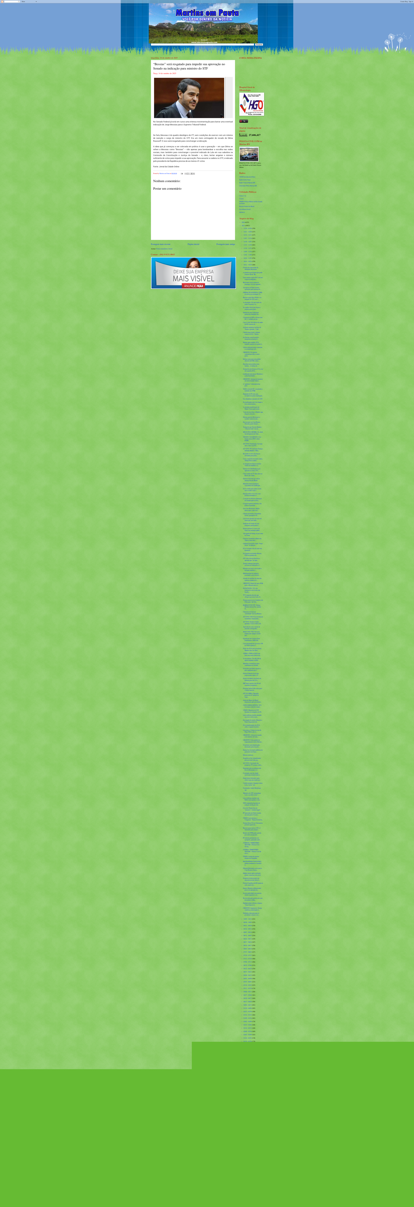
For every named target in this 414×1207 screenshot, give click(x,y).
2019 (243, 1069)
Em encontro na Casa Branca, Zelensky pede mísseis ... (251, 423)
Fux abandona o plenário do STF (253, 399)
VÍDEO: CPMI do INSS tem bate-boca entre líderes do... (252, 654)
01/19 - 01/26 (248, 1041)
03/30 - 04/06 (248, 1008)
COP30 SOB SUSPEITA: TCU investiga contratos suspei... (252, 706)
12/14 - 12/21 (248, 235)
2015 (243, 1082)
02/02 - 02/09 (248, 1035)
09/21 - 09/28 (248, 925)
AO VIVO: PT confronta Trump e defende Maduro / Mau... (253, 450)
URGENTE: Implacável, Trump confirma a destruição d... (252, 909)
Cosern (241, 199)
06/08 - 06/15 (248, 975)
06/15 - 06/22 (248, 972)
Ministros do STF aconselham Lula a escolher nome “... (252, 794)
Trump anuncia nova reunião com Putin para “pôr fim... (253, 601)
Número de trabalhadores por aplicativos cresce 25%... (251, 470)
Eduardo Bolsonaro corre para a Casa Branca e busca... (252, 869)
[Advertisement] (252, 1178)
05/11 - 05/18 (248, 988)
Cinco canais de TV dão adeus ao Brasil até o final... (252, 474)
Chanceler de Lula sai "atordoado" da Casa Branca (252, 613)
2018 (243, 1072)
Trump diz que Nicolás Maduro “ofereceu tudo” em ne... (252, 428)
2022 (243, 1059)
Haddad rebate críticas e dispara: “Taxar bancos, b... (252, 904)
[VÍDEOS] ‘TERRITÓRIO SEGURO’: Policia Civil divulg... (251, 844)
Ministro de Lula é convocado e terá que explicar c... (252, 569)
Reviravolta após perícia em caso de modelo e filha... (253, 899)
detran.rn (242, 212)
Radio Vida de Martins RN (247, 183)
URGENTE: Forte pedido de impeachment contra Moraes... (253, 741)
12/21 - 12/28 (248, 232)
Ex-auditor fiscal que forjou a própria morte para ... (251, 308)
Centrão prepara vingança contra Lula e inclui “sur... (252, 784)
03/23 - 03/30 (248, 1011)
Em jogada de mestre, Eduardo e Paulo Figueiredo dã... (252, 721)
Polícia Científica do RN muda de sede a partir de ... (253, 884)
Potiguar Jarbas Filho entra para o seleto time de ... (252, 689)
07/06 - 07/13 (248, 962)
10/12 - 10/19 (248, 265)
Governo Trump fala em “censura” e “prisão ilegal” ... (252, 809)
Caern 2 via (242, 196)
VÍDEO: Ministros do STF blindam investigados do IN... (252, 711)
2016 (243, 1078)
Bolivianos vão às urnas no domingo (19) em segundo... (252, 283)
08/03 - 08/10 (248, 949)
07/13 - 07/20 (248, 959)
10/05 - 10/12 (248, 919)
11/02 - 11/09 (248, 255)
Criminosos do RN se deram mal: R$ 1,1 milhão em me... (253, 318)
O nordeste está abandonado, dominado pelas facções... (251, 746)
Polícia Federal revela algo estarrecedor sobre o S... (251, 674)
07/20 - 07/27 (248, 955)
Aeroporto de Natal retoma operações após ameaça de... (252, 288)
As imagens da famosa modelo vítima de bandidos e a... (252, 465)
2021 (243, 1062)
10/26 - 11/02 (248, 258)
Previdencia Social (245, 209)
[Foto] (193, 97)
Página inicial (193, 244)
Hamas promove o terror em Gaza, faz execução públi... (251, 529)
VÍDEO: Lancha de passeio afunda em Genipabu (251, 857)
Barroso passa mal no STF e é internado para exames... (251, 829)
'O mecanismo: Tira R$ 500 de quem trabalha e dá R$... (252, 659)
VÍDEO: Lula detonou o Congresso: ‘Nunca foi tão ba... (253, 819)
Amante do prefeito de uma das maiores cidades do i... (252, 579)
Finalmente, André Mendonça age (252, 789)
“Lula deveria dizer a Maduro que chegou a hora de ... (253, 413)
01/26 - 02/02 (248, 1038)
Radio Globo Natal (245, 180)
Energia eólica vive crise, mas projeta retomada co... (252, 494)
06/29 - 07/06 (248, 965)
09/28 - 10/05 (248, 922)
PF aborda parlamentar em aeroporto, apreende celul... (252, 839)
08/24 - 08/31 (248, 939)
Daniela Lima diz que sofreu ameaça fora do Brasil (251, 479)
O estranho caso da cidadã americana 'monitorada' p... (251, 774)
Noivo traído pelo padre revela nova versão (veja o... (252, 489)
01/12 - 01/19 (248, 1044)
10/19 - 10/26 (248, 261)
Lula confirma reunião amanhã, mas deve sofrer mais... (252, 716)
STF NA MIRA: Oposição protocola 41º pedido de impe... (251, 695)
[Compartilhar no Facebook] (192, 174)
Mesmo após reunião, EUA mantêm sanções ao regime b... (253, 343)
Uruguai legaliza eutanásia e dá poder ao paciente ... (252, 504)
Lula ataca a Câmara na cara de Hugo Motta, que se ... (252, 731)
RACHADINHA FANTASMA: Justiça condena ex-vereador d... (252, 863)
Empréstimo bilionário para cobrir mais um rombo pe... (252, 779)
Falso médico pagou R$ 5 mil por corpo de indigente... (253, 278)
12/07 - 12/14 (248, 238)
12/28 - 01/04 (248, 228)
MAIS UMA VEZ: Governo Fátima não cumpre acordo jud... (252, 633)
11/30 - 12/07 (248, 242)
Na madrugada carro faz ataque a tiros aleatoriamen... (253, 403)
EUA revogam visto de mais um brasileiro (252, 549)
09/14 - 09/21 (248, 929)
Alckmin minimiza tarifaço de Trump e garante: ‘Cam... (252, 328)
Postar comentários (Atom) (164, 249)
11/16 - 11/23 (248, 248)
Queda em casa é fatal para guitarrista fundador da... (251, 313)
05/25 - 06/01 (248, 982)
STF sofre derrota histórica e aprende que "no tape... (251, 559)
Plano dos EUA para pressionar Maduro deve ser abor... (252, 649)
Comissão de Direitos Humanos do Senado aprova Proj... (252, 499)
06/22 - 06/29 (248, 969)
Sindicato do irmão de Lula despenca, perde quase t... (251, 524)
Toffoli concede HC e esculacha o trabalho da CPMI (253, 390)
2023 (243, 1055)
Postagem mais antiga (225, 244)
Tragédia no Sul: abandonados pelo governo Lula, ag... (252, 759)
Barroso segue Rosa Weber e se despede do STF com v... (252, 298)
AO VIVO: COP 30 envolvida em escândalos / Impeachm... (253, 618)
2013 (243, 1088)
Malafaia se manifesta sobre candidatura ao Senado (251, 664)
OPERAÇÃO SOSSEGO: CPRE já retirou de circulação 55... (252, 293)
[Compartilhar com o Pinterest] (194, 174)
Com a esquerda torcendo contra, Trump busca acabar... (253, 460)
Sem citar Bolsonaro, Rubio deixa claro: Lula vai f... (251, 509)
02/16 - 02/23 (248, 1028)
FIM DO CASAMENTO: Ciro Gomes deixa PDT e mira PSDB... (252, 439)
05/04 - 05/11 (248, 992)
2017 (243, 1075)
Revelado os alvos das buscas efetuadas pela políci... (251, 455)
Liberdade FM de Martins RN (248, 186)
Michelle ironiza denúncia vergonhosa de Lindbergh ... (252, 485)
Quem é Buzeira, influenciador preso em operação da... (252, 889)
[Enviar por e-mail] (186, 174)
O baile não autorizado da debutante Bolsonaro (250, 268)
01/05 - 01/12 (248, 1048)
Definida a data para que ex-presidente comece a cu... (251, 914)
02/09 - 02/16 (248, 1031)
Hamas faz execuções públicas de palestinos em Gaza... (253, 751)
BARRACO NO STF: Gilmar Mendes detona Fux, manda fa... (252, 607)
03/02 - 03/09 (248, 1021)
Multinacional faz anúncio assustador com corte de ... (251, 574)
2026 (243, 222)
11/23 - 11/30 (248, 245)
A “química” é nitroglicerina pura (251, 385)
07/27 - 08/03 (248, 952)
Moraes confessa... (248, 755)
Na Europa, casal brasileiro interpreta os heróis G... (251, 338)
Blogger (234, 1203)
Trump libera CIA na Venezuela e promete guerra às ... (253, 824)
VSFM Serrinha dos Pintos (247, 177)
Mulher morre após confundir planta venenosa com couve (252, 874)
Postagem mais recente (160, 244)
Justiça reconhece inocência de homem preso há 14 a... (252, 679)
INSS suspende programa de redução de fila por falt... (251, 804)
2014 (243, 1085)
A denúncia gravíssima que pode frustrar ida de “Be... (252, 273)
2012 (243, 1092)
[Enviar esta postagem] (181, 173)
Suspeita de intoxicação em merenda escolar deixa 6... (251, 879)
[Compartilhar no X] (190, 174)
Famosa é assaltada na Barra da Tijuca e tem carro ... (252, 539)
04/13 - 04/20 (248, 1002)
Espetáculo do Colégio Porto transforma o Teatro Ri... (251, 639)
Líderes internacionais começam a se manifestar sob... (252, 348)
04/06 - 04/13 (248, 1005)
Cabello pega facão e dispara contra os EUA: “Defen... (251, 333)
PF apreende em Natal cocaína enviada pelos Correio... (252, 814)
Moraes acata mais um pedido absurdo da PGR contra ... (252, 360)
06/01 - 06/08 (248, 978)
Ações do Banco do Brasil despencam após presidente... (252, 701)
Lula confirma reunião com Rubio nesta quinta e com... (252, 799)
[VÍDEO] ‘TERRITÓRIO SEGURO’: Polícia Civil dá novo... (252, 851)
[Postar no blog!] (188, 174)
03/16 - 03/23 (248, 1015)
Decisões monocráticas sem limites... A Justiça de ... (251, 365)
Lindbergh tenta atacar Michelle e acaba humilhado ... (253, 375)
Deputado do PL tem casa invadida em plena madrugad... (253, 395)
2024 (243, 1052)
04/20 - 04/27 (248, 998)
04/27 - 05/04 (248, 995)
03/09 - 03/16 (248, 1018)
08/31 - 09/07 (248, 935)
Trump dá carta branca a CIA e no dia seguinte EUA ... (253, 370)
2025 (243, 225)
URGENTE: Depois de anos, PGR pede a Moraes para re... (253, 584)
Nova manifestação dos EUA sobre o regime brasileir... (251, 726)
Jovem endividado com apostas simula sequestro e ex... (252, 894)
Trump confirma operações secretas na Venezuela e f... (251, 564)
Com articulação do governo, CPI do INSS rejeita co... (253, 644)
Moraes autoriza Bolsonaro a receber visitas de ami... (251, 418)
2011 (243, 1095)
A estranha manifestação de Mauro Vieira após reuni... (251, 408)
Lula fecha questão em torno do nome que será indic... (252, 519)
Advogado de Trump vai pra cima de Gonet (253, 534)
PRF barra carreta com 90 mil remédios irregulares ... (252, 684)
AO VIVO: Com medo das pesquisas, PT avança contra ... (252, 764)
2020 (243, 1065)
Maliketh (219, 1203)
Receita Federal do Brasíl (246, 206)
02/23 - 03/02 (248, 1025)
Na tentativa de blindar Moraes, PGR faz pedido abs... (252, 554)
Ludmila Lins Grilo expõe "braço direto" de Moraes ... (253, 544)
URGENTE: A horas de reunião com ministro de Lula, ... (252, 736)
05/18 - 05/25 (248, 985)
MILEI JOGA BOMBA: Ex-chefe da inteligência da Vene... (253, 433)
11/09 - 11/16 (248, 251)
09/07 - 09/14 (248, 932)
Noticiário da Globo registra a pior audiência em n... (252, 669)
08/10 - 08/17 (248, 945)
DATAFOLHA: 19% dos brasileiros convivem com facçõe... (251, 590)
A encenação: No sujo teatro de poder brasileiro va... (252, 303)
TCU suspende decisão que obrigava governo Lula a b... (252, 596)
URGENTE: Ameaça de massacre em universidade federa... (253, 380)
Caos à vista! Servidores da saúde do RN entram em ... (253, 323)
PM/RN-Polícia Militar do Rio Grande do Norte (250, 202)
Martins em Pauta (247, 1105)
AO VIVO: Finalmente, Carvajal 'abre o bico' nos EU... (252, 445)
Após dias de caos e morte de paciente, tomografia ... (251, 628)
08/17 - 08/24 (248, 942)
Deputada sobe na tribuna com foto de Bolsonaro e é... (252, 769)
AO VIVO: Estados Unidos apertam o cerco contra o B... (252, 623)
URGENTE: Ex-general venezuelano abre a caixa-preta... (251, 354)
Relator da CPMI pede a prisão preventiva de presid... (252, 834)
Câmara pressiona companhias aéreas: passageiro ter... (252, 514)
